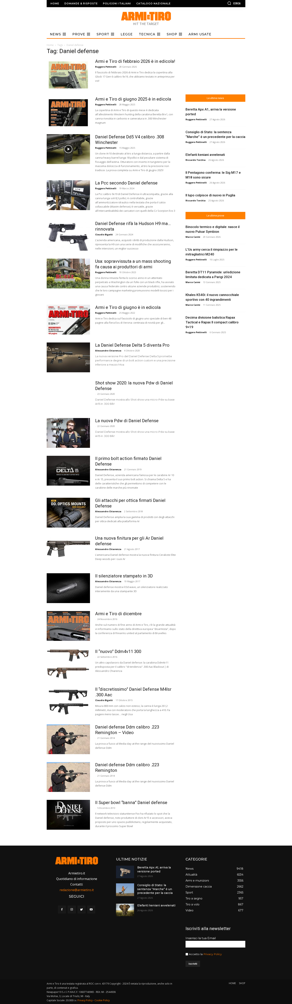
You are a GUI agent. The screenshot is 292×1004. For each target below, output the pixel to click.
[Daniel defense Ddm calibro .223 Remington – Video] (68, 739)
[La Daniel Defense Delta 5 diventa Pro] (68, 357)
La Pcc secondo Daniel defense (126, 182)
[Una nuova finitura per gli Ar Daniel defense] (68, 550)
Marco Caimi (193, 236)
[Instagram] (71, 909)
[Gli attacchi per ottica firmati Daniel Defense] (68, 513)
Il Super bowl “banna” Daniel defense (131, 802)
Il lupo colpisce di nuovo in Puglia (210, 195)
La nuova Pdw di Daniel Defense (127, 420)
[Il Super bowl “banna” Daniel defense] (68, 815)
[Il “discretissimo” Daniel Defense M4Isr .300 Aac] (68, 701)
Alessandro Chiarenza (108, 350)
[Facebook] (62, 909)
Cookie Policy (102, 1000)
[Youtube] (91, 909)
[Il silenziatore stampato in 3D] (68, 588)
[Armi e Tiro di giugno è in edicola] (68, 320)
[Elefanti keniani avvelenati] (125, 910)
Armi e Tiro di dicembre (118, 613)
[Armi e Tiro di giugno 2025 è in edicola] (68, 111)
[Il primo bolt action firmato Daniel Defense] (68, 471)
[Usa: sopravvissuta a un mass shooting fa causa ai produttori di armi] (68, 273)
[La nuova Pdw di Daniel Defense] (68, 433)
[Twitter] (81, 909)
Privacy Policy (212, 954)
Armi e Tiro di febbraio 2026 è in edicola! (135, 61)
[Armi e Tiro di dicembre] (68, 626)
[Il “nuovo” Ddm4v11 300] (68, 664)
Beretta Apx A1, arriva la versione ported (154, 869)
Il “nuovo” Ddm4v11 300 (118, 651)
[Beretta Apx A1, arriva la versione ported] (125, 872)
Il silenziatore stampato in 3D (124, 575)
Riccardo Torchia (196, 159)
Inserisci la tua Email (201, 938)
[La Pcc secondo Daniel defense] (68, 195)
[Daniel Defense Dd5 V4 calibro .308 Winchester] (68, 149)
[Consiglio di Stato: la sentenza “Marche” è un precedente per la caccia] (125, 889)
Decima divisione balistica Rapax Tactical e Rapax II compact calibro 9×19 (212, 322)
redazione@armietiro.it (77, 890)
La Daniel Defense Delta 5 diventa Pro (132, 345)
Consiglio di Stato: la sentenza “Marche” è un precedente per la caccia (155, 889)
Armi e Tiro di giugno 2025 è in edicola (133, 99)
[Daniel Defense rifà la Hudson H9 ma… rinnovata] (68, 236)
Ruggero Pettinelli (105, 66)
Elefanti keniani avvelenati (205, 155)
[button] (222, 3)
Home (50, 45)
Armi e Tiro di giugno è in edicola (128, 307)
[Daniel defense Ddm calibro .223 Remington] (68, 777)
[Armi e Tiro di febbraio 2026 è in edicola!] (68, 73)
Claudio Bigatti (104, 234)
